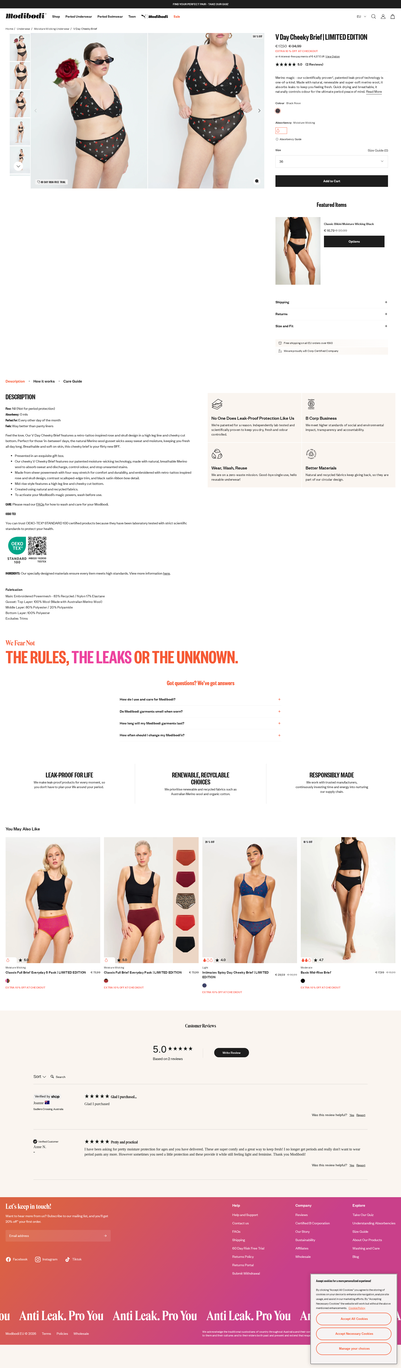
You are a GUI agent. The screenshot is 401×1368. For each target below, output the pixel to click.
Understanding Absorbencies (373, 1223)
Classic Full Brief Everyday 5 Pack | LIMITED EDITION (46, 972)
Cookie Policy (357, 1308)
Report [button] (360, 1115)
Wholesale (303, 1256)
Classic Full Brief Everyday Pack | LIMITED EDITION (143, 972)
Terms (46, 1333)
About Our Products (367, 1240)
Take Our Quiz (363, 1215)
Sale (177, 16)
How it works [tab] (44, 381)
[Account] (383, 16)
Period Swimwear (110, 16)
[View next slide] (18, 166)
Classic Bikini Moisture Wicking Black (349, 224)
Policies (62, 1333)
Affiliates (301, 1248)
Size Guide (360, 1231)
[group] (177, 1049)
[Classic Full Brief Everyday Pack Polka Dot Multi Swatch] (8, 981)
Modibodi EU (15, 1333)
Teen (132, 16)
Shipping (238, 1240)
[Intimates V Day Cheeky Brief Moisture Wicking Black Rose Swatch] (277, 111)
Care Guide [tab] (72, 381)
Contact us (240, 1223)
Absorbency (283, 122)
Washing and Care (366, 1248)
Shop (56, 16)
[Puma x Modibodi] (157, 16)
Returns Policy (243, 1256)
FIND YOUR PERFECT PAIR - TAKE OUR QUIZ (200, 4)
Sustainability (305, 1240)
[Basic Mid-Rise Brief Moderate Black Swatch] (303, 981)
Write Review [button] (232, 1052)
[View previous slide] (18, 40)
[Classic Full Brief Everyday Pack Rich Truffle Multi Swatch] (106, 981)
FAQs (40, 504)
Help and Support (245, 1215)
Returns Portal (243, 1265)
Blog (355, 1256)
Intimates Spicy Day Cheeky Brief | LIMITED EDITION (235, 974)
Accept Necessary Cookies (354, 1333)
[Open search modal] (373, 16)
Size (278, 150)
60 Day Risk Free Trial (248, 1248)
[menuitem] (157, 16)
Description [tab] (15, 381)
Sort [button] (37, 1076)
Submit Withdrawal (246, 1273)
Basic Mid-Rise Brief (316, 972)
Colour (280, 103)
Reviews (301, 1215)
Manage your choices (354, 1348)
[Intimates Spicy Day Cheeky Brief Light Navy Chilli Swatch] (204, 985)
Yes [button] (351, 1115)
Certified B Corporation (312, 1223)
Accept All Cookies (354, 1319)
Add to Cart (331, 181)
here (166, 573)
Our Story (302, 1231)
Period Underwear (78, 16)
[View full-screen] (257, 181)
